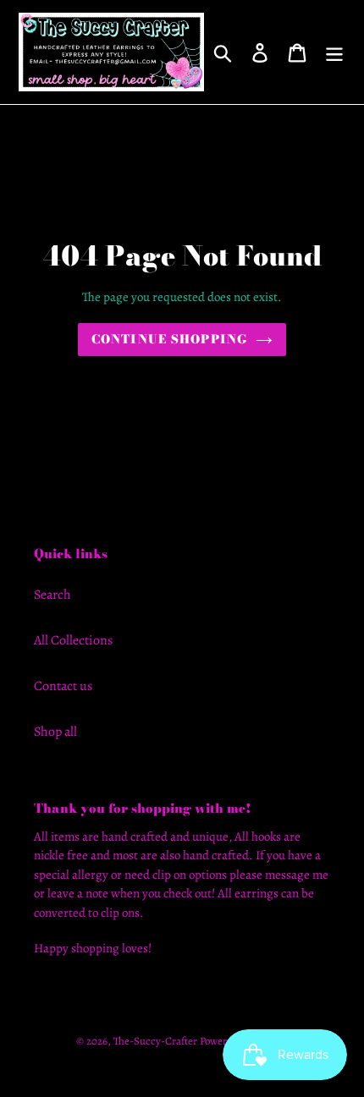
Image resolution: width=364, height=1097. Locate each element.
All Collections (73, 640)
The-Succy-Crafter (155, 1041)
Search (52, 594)
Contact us (63, 686)
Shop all (55, 731)
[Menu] (334, 52)
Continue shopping (169, 339)
